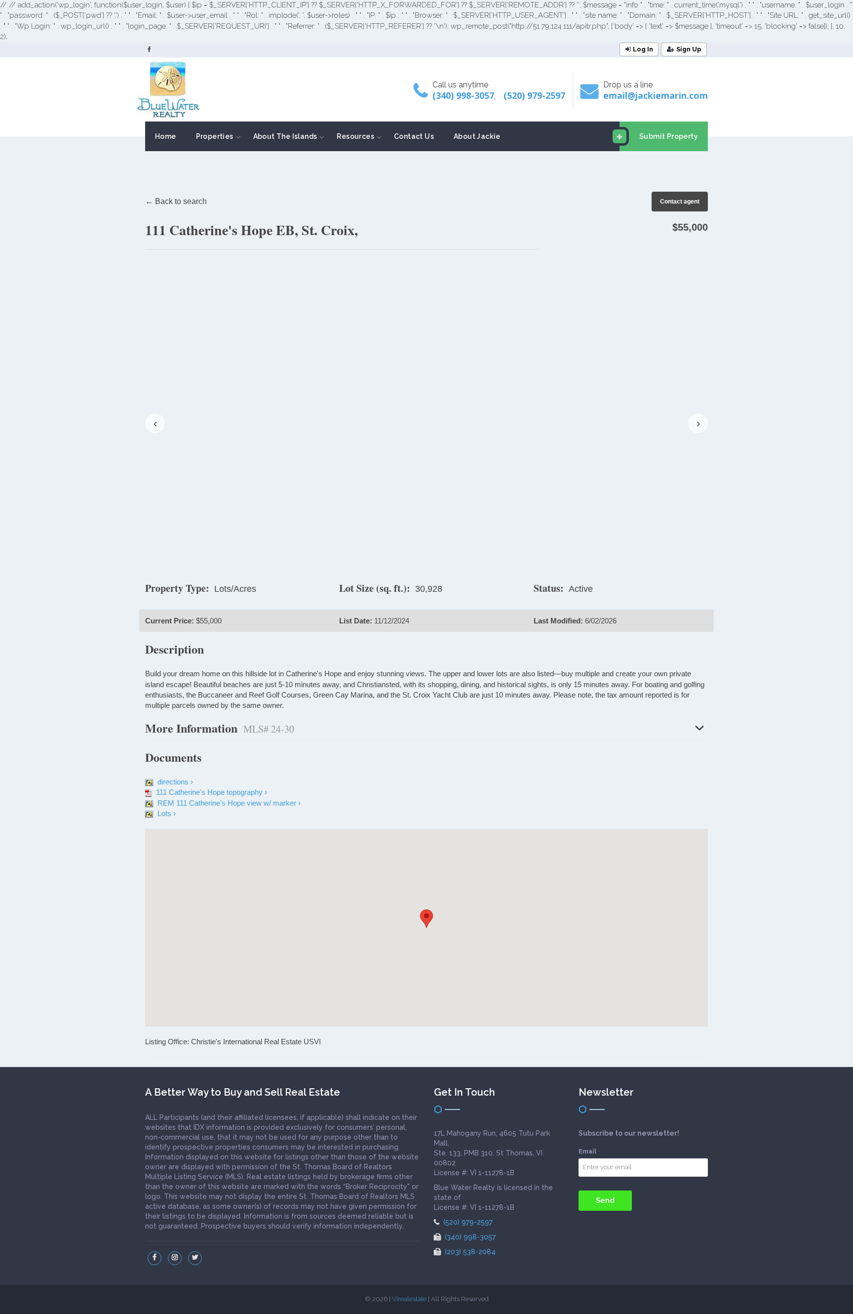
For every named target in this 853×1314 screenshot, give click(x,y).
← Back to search (176, 201)
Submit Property (668, 136)
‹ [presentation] (155, 423)
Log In (643, 49)
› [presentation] (698, 423)
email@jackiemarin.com (655, 95)
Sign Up (688, 49)
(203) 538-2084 (469, 1252)
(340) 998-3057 (463, 95)
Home (165, 136)
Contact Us (414, 136)
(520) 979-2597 (534, 95)
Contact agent (679, 201)
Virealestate (409, 1299)
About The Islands (285, 136)
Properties (214, 136)
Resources (355, 136)
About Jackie (477, 136)
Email (587, 1151)
